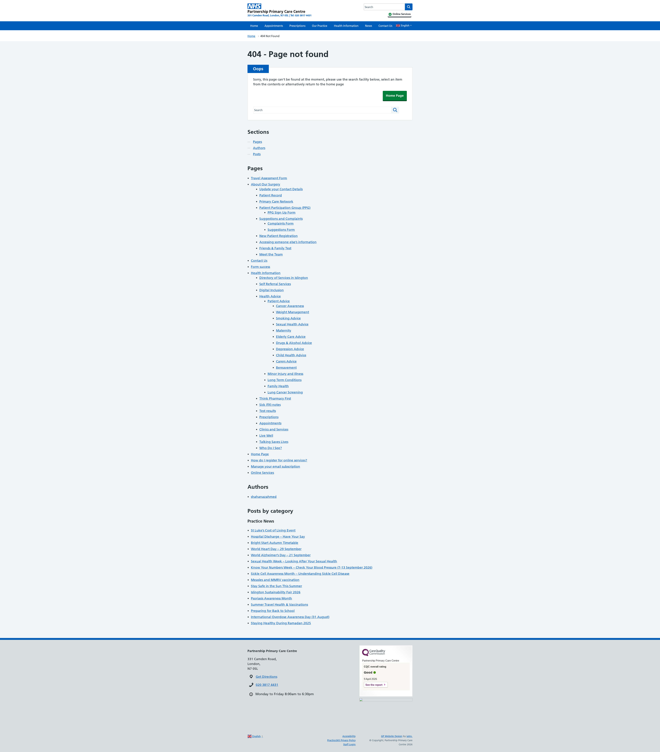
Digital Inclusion (271, 290)
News (368, 25)
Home (254, 25)
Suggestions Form (281, 230)
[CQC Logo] (373, 655)
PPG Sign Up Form (281, 212)
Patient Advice (279, 301)
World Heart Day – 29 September (276, 549)
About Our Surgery (265, 184)
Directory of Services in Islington (283, 278)
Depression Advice (290, 349)
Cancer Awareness (290, 306)
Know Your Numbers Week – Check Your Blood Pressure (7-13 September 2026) (311, 567)
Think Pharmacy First (275, 398)
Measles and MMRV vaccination (275, 580)
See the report (373, 684)
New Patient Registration (278, 236)
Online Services (262, 473)
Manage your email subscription (275, 466)
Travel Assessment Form (269, 178)
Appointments (274, 25)
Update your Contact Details (281, 189)
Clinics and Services (273, 429)
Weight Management (292, 312)
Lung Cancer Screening (285, 392)
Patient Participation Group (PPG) (284, 208)
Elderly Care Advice (291, 337)
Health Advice (270, 296)
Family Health (278, 386)
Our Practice (319, 25)
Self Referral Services (275, 284)
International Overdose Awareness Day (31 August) (290, 617)
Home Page (395, 96)
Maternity (283, 330)
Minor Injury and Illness (285, 374)
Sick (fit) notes (270, 405)
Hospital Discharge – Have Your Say (278, 537)
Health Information (346, 25)
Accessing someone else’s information (288, 242)
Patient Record (270, 195)
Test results (267, 411)
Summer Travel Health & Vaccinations (279, 605)
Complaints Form (281, 223)
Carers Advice (286, 361)
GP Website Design (391, 736)
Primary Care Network (276, 201)
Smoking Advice (288, 318)
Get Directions (266, 677)
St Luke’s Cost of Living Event (273, 530)
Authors (259, 148)
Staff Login (349, 744)
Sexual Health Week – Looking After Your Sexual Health (294, 561)
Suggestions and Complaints (281, 219)
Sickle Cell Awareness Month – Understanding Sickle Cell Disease (300, 574)
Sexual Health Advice (292, 324)
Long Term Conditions (284, 380)
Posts (257, 154)
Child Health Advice (291, 355)
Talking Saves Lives (273, 442)
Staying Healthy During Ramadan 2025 (281, 623)
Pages (257, 142)
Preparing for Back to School (273, 611)
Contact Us (385, 25)
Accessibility (349, 736)
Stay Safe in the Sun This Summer (276, 586)
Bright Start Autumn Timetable (274, 543)
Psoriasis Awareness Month (271, 598)
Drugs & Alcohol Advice (294, 343)
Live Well (266, 436)
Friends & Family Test (275, 248)
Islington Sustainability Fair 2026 (275, 592)
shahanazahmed (264, 497)
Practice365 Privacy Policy (341, 740)
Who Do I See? (270, 448)
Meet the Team (271, 254)
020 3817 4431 (267, 685)
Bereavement (286, 368)
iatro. (409, 736)
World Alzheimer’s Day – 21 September (281, 555)
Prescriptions (297, 25)
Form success (260, 267)
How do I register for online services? (279, 460)
